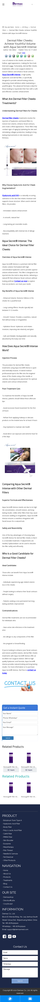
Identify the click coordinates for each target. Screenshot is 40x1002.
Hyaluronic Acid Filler (11, 824)
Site (23, 53)
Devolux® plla (9, 900)
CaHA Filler (7, 834)
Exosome (7, 844)
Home (5, 870)
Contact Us (7, 887)
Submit (8, 738)
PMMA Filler (7, 837)
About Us (7, 874)
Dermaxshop (8, 897)
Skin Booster (8, 840)
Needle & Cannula (10, 854)
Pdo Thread (8, 850)
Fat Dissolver (8, 857)
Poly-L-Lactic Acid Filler (12, 830)
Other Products (9, 860)
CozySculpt (8, 904)
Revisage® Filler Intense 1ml (29, 797)
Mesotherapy (8, 847)
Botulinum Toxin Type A (12, 820)
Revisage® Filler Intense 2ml (11, 797)
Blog (5, 884)
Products (6, 877)
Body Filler (7, 827)
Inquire (12, 770)
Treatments (7, 880)
